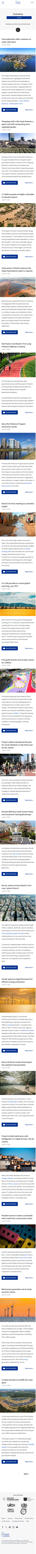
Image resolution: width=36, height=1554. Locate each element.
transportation (13, 1102)
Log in (32, 2)
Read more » (29, 110)
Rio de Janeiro (14, 1184)
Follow (19, 17)
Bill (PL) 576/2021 (28, 1030)
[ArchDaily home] (17, 2)
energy (10, 1025)
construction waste (25, 1258)
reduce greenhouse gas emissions (13, 933)
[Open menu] (2, 2)
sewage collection (8, 1178)
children (16, 713)
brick (26, 1255)
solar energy (16, 854)
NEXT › (26, 1474)
